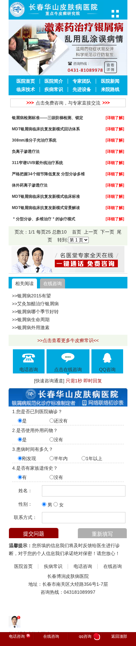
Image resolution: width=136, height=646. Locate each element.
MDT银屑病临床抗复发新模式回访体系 (46, 129)
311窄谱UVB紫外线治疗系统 (37, 162)
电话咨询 (83, 566)
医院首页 (26, 81)
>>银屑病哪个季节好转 (35, 311)
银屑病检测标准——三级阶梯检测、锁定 (47, 117)
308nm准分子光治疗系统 (34, 140)
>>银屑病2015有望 (31, 295)
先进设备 (82, 89)
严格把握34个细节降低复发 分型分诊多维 (48, 174)
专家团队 (82, 81)
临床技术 (26, 89)
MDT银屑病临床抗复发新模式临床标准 (46, 196)
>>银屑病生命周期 (31, 319)
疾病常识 (54, 89)
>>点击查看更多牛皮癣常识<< (68, 340)
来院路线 (110, 89)
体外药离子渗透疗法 (30, 185)
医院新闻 (110, 81)
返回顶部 (119, 636)
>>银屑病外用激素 (31, 327)
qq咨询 (88, 636)
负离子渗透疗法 (26, 151)
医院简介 (54, 81)
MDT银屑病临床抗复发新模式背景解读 (46, 207)
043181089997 (79, 592)
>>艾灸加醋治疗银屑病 (35, 303)
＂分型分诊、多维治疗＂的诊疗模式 (43, 219)
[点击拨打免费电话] (68, 271)
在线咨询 (52, 283)
